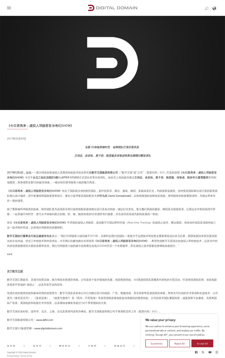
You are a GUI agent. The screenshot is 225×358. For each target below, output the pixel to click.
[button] (9, 8)
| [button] (24, 345)
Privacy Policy (13, 356)
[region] (179, 332)
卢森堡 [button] (92, 345)
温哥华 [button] (37, 345)
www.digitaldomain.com (48, 328)
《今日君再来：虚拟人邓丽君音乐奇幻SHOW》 (40, 125)
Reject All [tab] (179, 343)
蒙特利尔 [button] (65, 345)
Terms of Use (26, 356)
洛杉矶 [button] (11, 345)
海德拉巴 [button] (120, 345)
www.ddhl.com (44, 320)
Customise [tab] (156, 343)
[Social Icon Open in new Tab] (196, 352)
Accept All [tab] (202, 343)
